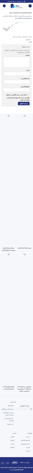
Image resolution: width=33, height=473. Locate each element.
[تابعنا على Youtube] (8, 459)
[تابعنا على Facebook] (25, 459)
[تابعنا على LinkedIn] (11, 459)
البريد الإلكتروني (24, 78)
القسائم (12, 440)
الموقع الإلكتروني (25, 86)
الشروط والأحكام (25, 440)
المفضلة (12, 447)
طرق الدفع (10, 405)
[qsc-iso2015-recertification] (16, 27)
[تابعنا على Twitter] (19, 459)
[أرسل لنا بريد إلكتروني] (16, 459)
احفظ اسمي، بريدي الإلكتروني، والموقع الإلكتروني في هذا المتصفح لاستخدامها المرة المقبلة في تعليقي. (17, 97)
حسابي (12, 444)
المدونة (28, 447)
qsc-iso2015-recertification (23, 18)
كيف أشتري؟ (10, 424)
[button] (30, 5)
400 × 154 (8, 16)
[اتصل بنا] (14, 459)
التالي (29, 42)
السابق (29, 39)
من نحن (28, 436)
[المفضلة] (4, 5)
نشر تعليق (15, 36)
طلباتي (12, 436)
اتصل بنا (28, 451)
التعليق (27, 55)
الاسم (27, 70)
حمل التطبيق (24, 406)
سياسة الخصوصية (25, 444)
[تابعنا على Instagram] (22, 459)
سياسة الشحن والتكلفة (7, 409)
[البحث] (26, 6)
